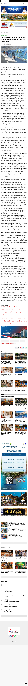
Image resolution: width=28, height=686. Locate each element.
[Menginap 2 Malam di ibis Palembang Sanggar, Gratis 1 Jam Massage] (7, 370)
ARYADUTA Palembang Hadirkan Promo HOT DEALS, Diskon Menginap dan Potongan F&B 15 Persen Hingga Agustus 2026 (13, 319)
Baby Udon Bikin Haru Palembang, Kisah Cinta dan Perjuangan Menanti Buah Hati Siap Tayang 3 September (7, 559)
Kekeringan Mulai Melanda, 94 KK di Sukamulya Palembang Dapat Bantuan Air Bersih (16, 524)
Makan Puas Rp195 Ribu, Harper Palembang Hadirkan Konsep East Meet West (7, 571)
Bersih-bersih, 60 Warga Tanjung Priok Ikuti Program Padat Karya (14, 596)
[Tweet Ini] (18, 348)
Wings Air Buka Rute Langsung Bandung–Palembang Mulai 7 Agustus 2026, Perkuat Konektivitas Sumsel (13, 316)
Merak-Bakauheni (5, 341)
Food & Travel (4, 35)
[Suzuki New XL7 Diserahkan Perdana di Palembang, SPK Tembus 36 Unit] (21, 553)
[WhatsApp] (15, 636)
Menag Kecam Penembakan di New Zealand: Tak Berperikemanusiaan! (14, 591)
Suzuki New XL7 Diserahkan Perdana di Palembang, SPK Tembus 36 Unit (20, 559)
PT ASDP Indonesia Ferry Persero (8, 343)
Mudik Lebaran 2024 (14, 341)
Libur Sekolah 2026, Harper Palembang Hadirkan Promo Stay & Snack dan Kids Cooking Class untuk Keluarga (14, 322)
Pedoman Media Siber (16, 640)
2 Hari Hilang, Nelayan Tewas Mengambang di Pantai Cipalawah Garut (14, 586)
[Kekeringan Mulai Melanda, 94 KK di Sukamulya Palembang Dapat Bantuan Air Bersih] (4, 524)
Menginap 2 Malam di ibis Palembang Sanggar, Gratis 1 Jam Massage (13, 313)
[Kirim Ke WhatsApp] (26, 348)
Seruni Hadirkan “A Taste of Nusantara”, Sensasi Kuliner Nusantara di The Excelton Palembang (20, 571)
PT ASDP (22, 341)
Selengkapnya (13, 542)
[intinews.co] (5, 3)
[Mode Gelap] (24, 3)
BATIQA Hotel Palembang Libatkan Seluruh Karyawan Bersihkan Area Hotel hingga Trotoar (12, 310)
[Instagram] (13, 636)
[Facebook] (11, 636)
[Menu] (2, 3)
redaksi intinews (6, 43)
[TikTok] (18, 636)
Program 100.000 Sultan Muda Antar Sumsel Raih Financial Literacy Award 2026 (17, 530)
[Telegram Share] (23, 348)
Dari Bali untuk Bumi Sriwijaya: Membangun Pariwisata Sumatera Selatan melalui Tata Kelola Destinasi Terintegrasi (13, 307)
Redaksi (9, 640)
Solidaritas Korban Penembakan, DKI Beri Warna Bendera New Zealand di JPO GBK (14, 606)
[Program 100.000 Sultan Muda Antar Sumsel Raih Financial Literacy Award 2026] (4, 530)
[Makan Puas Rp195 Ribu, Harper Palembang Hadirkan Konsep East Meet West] (7, 565)
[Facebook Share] (16, 348)
